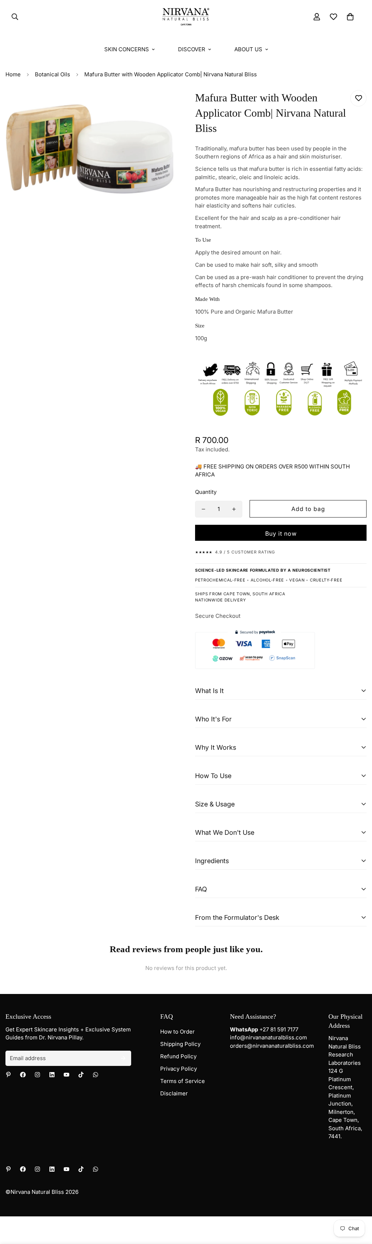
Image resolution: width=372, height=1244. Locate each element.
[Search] (12, 17)
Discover (191, 49)
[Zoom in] (161, 105)
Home (13, 74)
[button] (350, 16)
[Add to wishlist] (358, 98)
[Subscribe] (123, 1058)
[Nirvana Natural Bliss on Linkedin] (52, 1075)
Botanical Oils (52, 74)
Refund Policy (178, 1056)
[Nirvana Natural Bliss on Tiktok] (81, 1075)
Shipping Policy (180, 1043)
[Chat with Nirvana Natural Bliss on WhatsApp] (95, 1075)
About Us (248, 49)
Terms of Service (182, 1081)
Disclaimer (174, 1093)
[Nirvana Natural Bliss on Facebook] (23, 1075)
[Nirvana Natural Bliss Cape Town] (186, 17)
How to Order (177, 1031)
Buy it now (281, 533)
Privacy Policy (178, 1068)
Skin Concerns (126, 49)
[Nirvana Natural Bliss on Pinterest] (8, 1075)
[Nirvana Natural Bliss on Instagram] (37, 1075)
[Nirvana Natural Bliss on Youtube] (66, 1075)
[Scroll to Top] (357, 1204)
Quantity (206, 491)
